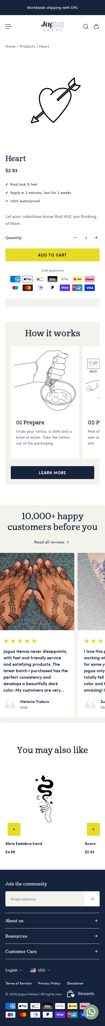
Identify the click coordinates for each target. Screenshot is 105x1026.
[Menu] (8, 26)
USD (41, 970)
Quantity (13, 237)
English (11, 970)
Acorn (90, 843)
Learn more (52, 473)
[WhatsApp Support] (91, 1012)
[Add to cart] (14, 829)
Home (11, 46)
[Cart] (96, 26)
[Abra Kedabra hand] (44, 799)
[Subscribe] (92, 898)
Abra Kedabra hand (23, 843)
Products (28, 46)
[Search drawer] (85, 26)
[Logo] (52, 26)
